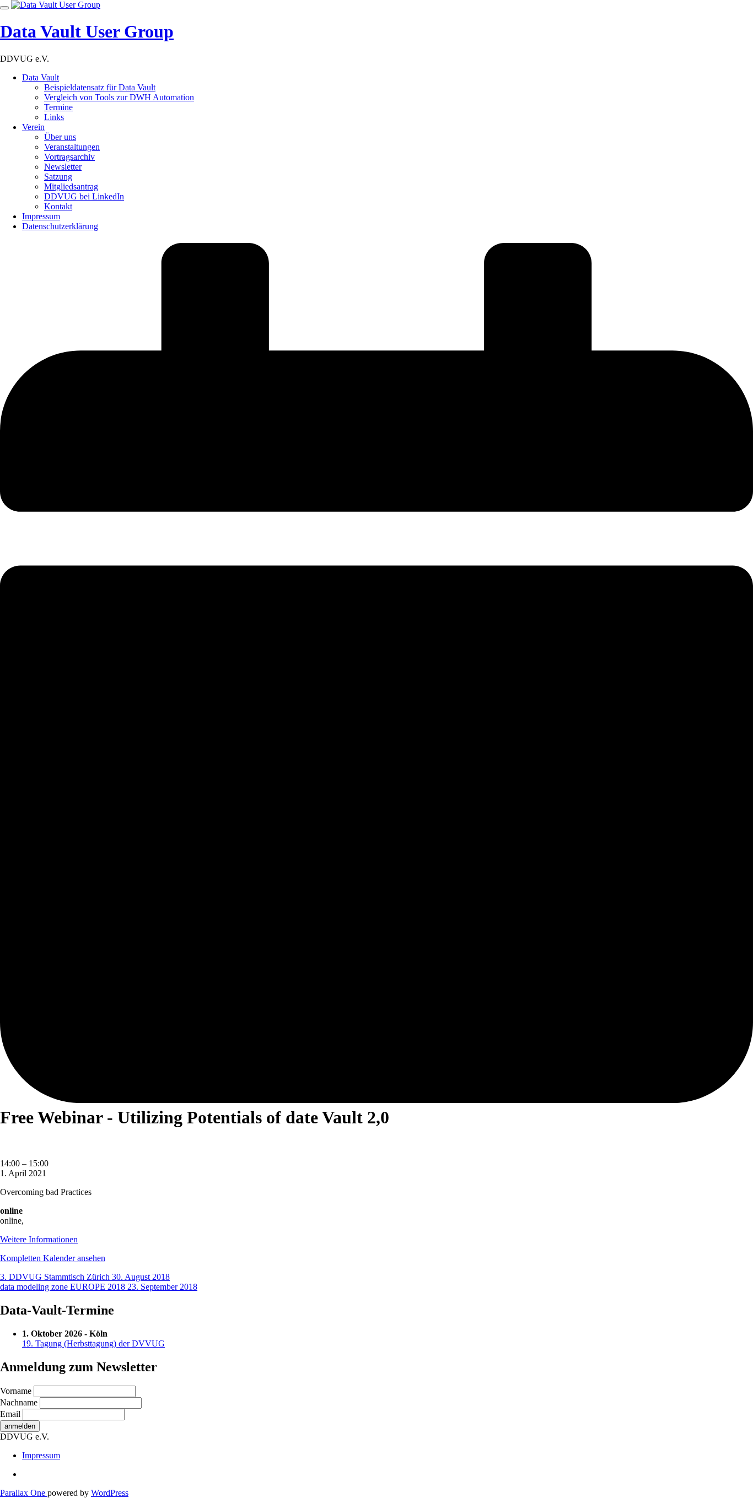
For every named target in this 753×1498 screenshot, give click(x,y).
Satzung (58, 176)
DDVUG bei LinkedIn (84, 196)
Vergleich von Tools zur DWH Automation (119, 97)
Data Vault (40, 77)
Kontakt (58, 206)
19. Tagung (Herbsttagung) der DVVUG (93, 1343)
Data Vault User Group (87, 31)
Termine (58, 107)
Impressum (41, 216)
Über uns (60, 137)
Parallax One (23, 1492)
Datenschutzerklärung (60, 226)
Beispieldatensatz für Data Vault (99, 87)
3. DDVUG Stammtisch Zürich (85, 1276)
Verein (33, 127)
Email (10, 1414)
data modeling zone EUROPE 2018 (98, 1286)
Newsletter (63, 166)
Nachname (18, 1402)
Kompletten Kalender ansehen (52, 1258)
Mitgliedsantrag (71, 186)
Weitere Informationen (39, 1239)
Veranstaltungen (72, 147)
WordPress (109, 1492)
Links (54, 117)
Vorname (15, 1391)
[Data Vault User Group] (55, 4)
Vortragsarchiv (69, 156)
